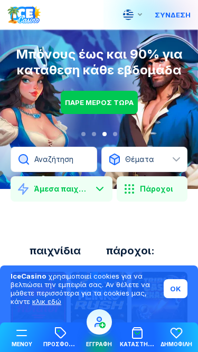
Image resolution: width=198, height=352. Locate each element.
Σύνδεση (173, 15)
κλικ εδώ (46, 301)
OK (175, 288)
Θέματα (139, 159)
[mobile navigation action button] (99, 322)
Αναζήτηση (53, 159)
